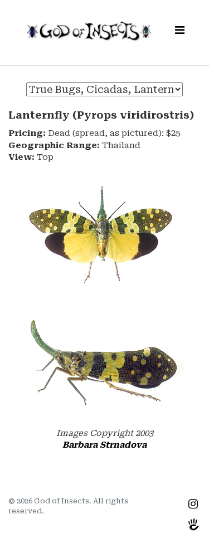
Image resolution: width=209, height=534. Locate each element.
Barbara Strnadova (104, 445)
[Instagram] (193, 504)
